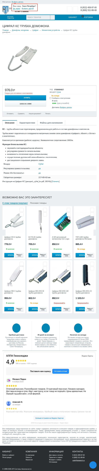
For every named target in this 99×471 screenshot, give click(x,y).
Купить (27, 98)
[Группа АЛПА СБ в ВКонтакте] (39, 469)
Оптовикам (53, 462)
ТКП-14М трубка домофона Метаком (84, 238)
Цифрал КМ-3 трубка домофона (12, 292)
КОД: (51, 89)
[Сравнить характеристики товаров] (75, 9)
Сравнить (21, 114)
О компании (30, 455)
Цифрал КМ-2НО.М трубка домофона (36, 292)
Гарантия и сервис (56, 457)
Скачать (55, 181)
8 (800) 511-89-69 (89, 10)
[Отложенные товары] (69, 9)
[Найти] (52, 17)
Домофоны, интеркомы (20, 30)
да (40, 168)
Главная (6, 30)
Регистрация (6, 457)
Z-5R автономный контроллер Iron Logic (60, 238)
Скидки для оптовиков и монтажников (18, 93)
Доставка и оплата (56, 455)
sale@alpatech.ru (78, 460)
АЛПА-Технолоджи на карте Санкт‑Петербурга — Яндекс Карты (49, 423)
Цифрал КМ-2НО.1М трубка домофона (60, 292)
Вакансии (29, 460)
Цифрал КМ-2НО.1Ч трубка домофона (84, 292)
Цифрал (35, 30)
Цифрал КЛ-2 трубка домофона (12, 238)
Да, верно (16, 8)
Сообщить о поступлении (61, 98)
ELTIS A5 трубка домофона (34, 238)
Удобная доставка (16, 335)
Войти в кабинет (8, 455)
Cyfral (59, 92)
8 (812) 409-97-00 (89, 7)
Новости (29, 457)
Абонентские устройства (51, 30)
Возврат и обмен (55, 460)
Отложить (10, 114)
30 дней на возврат (46, 335)
